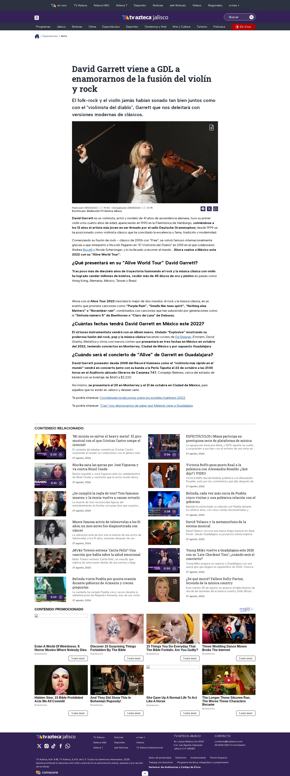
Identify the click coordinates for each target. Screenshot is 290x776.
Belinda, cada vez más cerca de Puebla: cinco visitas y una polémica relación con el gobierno (220, 497)
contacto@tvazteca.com (228, 741)
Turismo (202, 26)
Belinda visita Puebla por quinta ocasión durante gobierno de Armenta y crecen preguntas (104, 582)
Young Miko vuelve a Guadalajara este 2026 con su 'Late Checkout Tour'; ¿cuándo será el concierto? (220, 554)
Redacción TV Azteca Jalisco (104, 211)
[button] (145, 773)
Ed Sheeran (183, 337)
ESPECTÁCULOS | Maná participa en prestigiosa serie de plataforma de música (219, 438)
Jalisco (61, 26)
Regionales (215, 5)
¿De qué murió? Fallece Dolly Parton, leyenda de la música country (214, 580)
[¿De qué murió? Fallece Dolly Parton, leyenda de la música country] (164, 589)
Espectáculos (111, 26)
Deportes (140, 5)
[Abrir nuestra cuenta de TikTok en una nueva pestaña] (53, 745)
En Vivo (245, 27)
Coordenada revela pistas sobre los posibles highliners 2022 (142, 398)
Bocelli (88, 250)
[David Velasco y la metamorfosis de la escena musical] (164, 532)
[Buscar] (251, 17)
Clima (92, 26)
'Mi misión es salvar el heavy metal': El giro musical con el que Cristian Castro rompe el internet (106, 440)
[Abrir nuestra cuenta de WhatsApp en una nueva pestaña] (67, 745)
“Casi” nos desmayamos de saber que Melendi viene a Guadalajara (146, 406)
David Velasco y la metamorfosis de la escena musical (216, 524)
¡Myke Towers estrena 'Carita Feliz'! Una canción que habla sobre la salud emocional (106, 552)
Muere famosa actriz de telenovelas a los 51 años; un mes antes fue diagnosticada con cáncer (106, 526)
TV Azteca (80, 5)
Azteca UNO (101, 5)
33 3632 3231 (222, 745)
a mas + (234, 5)
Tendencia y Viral (155, 26)
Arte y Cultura (181, 26)
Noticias (158, 5)
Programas (43, 26)
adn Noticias (178, 5)
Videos (197, 5)
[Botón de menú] (37, 17)
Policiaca (219, 26)
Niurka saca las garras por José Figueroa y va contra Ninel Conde (105, 467)
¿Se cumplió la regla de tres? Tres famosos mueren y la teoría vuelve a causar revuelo (106, 495)
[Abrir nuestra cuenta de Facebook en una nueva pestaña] (60, 745)
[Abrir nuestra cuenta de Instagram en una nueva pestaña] (46, 745)
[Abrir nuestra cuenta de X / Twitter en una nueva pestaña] (39, 745)
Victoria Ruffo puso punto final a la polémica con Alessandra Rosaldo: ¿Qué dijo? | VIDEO (217, 469)
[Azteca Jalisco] (145, 17)
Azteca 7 (121, 5)
